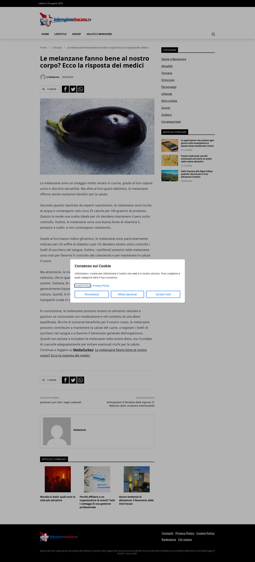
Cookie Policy (82, 285)
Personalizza (91, 294)
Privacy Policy (101, 285)
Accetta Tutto (163, 294)
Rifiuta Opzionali (127, 294)
